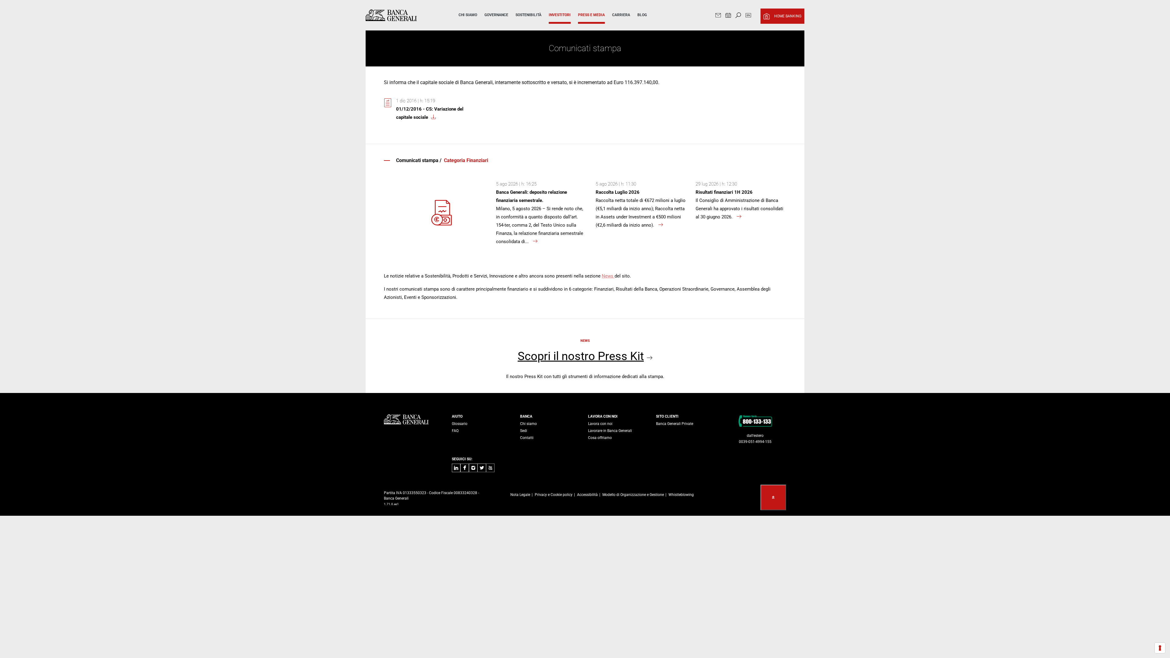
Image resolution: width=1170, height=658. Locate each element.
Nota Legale (520, 495)
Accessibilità (587, 495)
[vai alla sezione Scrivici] (718, 16)
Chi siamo (528, 424)
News (608, 276)
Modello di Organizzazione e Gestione (633, 495)
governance (496, 15)
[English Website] (748, 16)
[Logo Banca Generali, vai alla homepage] (403, 15)
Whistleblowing (681, 495)
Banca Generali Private (674, 424)
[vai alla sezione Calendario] (728, 16)
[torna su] (773, 497)
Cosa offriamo (600, 438)
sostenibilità (528, 15)
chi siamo (468, 15)
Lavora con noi (600, 424)
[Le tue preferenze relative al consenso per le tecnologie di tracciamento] (1160, 648)
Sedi (523, 431)
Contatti (527, 438)
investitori (560, 15)
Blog (642, 15)
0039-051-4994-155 (755, 442)
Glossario (459, 424)
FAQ (455, 431)
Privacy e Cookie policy (554, 495)
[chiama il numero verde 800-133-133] (755, 421)
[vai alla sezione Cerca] (738, 16)
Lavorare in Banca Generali (610, 431)
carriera (621, 15)
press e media (591, 15)
